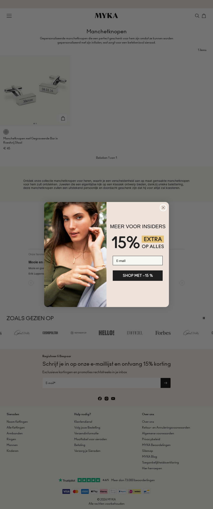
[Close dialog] (163, 207)
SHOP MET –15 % (138, 275)
